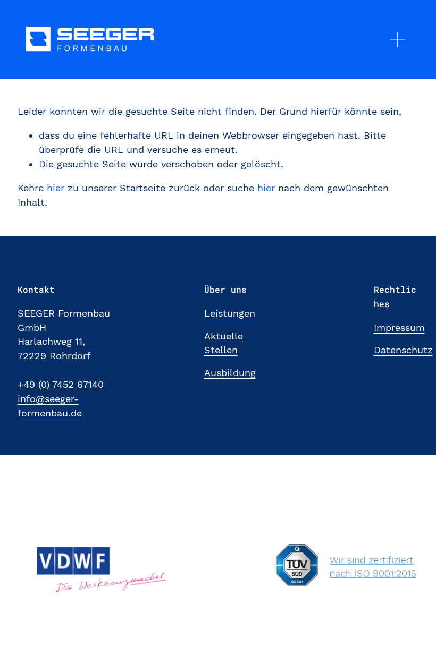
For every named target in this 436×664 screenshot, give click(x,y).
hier (55, 187)
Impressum (399, 327)
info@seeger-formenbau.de (50, 406)
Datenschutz (403, 349)
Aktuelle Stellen (223, 343)
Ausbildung (230, 372)
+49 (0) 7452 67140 (61, 384)
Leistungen (229, 313)
